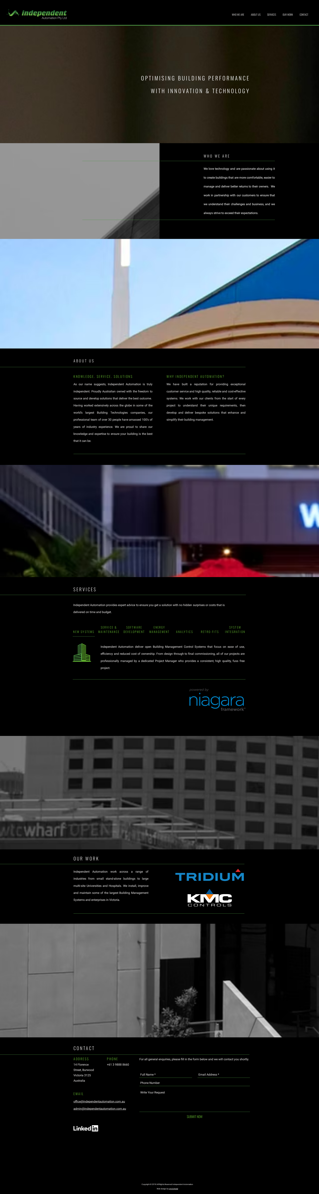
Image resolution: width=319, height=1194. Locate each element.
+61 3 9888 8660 (118, 1064)
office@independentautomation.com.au (99, 1101)
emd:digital (173, 1189)
